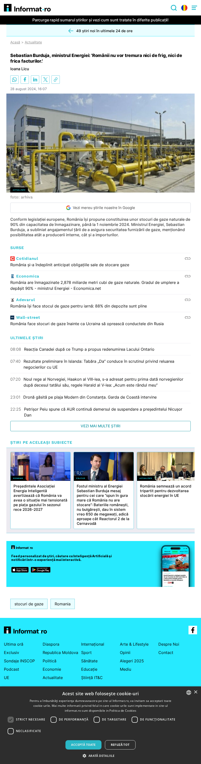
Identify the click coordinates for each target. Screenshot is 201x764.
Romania (63, 603)
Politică (49, 660)
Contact (165, 652)
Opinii (125, 652)
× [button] (195, 692)
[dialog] (100, 725)
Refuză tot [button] (120, 745)
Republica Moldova (60, 652)
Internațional (92, 644)
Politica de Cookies (122, 710)
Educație (89, 669)
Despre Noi (168, 644)
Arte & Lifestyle (134, 644)
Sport (86, 652)
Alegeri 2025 (132, 660)
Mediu (125, 669)
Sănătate (89, 660)
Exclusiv (11, 652)
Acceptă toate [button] (83, 745)
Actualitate (33, 42)
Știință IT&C (92, 677)
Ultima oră (13, 644)
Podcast (11, 669)
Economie (52, 669)
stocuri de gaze (28, 603)
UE (6, 677)
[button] (100, 755)
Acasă (15, 42)
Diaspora (51, 644)
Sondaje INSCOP (19, 660)
